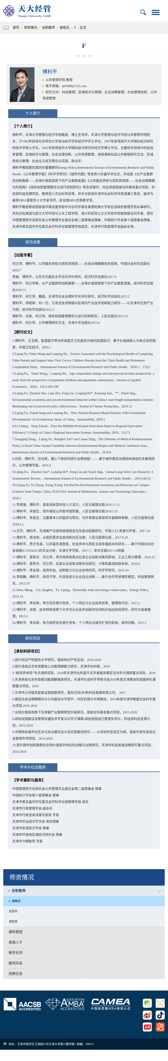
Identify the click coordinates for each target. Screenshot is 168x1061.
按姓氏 (64, 27)
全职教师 (48, 27)
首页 (16, 27)
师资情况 (30, 27)
